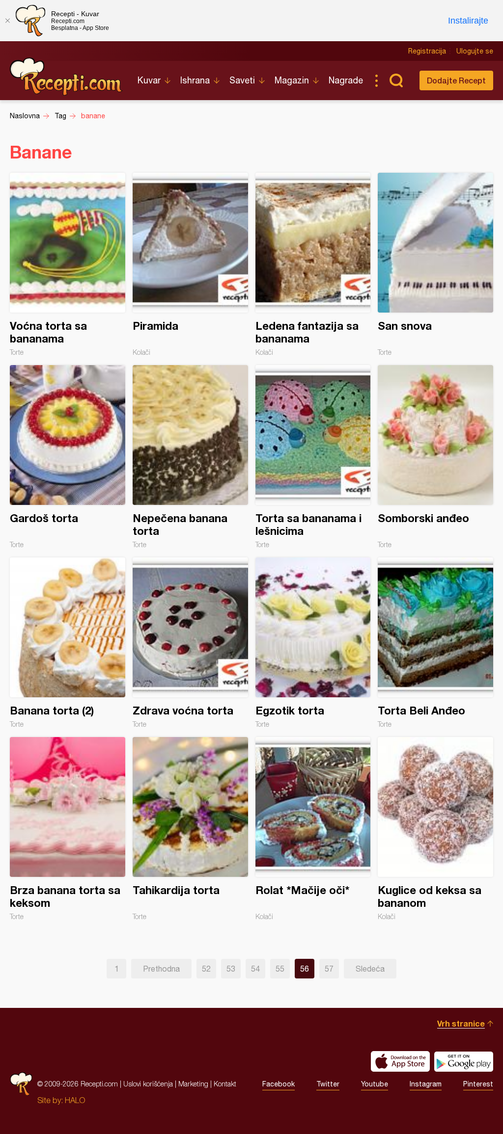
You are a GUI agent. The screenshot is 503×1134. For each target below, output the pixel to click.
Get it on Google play (463, 1061)
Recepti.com (66, 76)
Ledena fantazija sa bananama (313, 264)
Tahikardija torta (190, 829)
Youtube (374, 1084)
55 (280, 968)
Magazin (292, 80)
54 (255, 968)
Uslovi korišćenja (148, 1084)
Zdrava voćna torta (190, 642)
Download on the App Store (400, 1061)
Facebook (278, 1084)
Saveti (242, 80)
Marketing (193, 1084)
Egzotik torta (313, 642)
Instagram (426, 1084)
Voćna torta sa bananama (67, 264)
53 (230, 968)
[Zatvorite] (7, 21)
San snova (435, 264)
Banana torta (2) (67, 642)
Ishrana (195, 80)
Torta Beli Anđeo (435, 642)
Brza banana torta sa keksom (67, 829)
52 (206, 968)
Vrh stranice (461, 1023)
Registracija (427, 51)
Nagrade (346, 80)
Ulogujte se (474, 51)
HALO (75, 1100)
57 (329, 968)
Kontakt (225, 1084)
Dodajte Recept (456, 80)
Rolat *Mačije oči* (313, 829)
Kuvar (149, 80)
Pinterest (478, 1084)
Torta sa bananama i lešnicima (313, 457)
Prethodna (161, 968)
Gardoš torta (67, 457)
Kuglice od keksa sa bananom (435, 829)
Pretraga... (396, 80)
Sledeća (370, 968)
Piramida (190, 264)
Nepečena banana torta (190, 457)
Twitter (327, 1084)
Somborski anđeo (435, 457)
